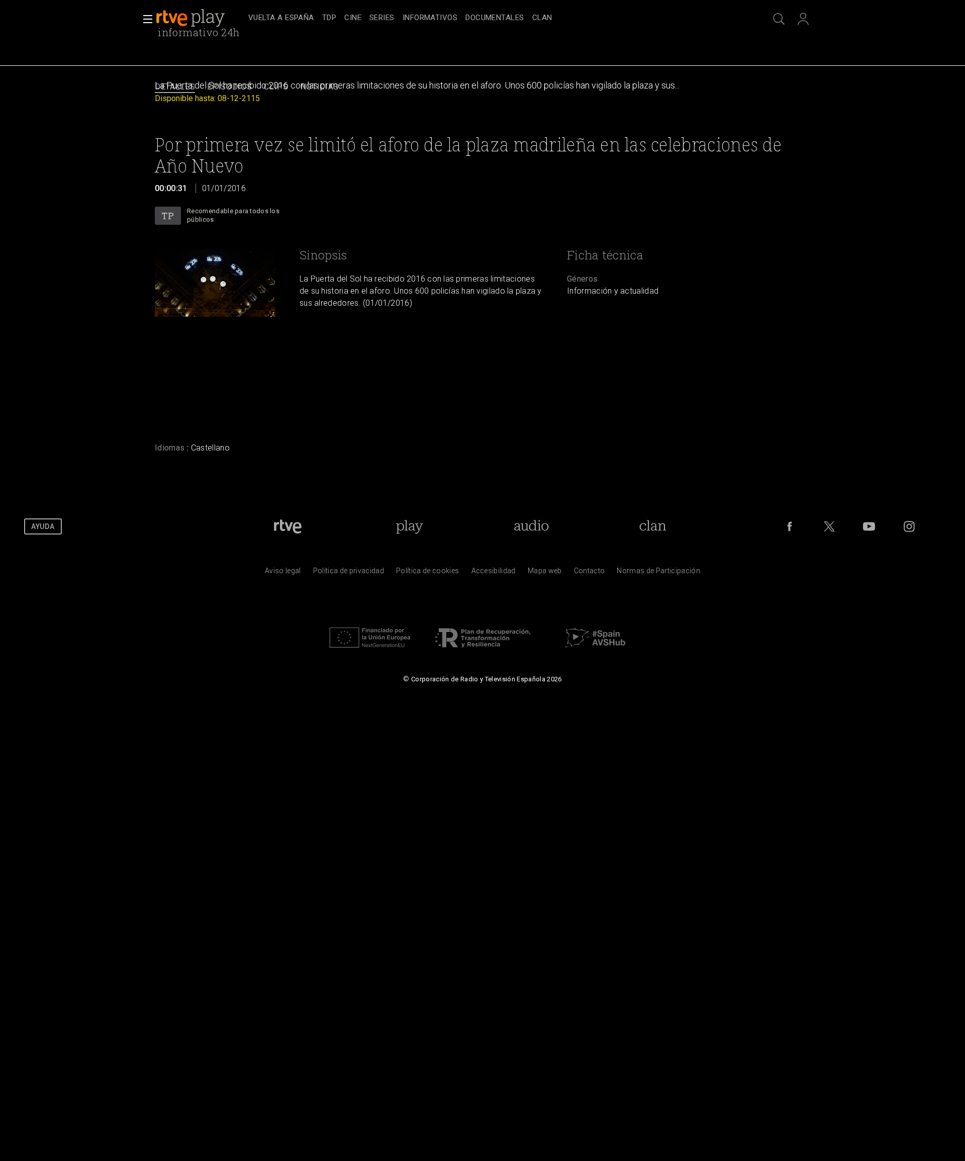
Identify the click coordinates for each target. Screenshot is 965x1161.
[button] (145, 19)
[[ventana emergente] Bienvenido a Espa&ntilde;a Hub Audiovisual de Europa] (595, 650)
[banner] (200, 18)
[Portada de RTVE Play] (191, 18)
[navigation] (493, 18)
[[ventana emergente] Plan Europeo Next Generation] (370, 650)
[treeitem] (281, 18)
